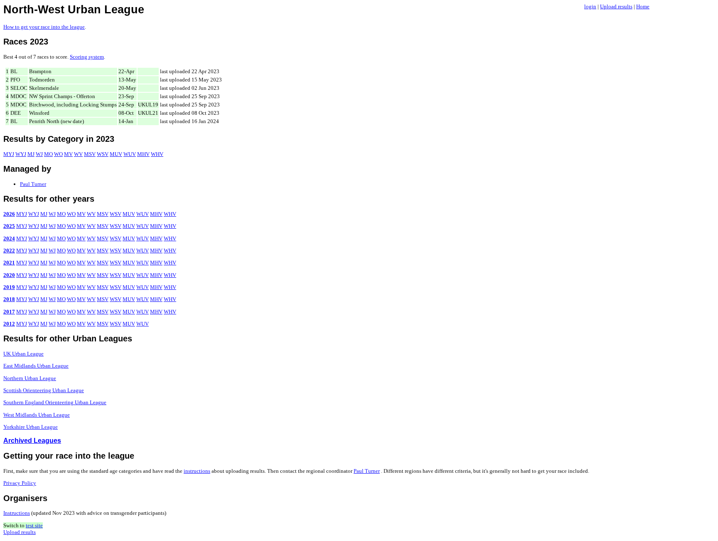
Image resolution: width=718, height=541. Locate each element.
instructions (197, 471)
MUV (116, 154)
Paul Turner (33, 184)
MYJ (8, 154)
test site (34, 525)
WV (78, 154)
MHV (143, 154)
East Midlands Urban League (36, 366)
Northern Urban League (29, 378)
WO (58, 154)
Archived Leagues (32, 440)
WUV (129, 154)
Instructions (16, 513)
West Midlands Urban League (36, 415)
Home (642, 6)
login (590, 6)
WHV (157, 154)
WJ (39, 154)
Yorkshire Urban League (30, 427)
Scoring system (87, 57)
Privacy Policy (19, 483)
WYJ (20, 154)
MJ (30, 154)
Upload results (616, 6)
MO (48, 154)
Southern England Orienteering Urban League (54, 402)
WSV (102, 154)
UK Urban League (23, 354)
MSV (90, 154)
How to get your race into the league (44, 27)
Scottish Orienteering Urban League (43, 390)
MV (68, 154)
